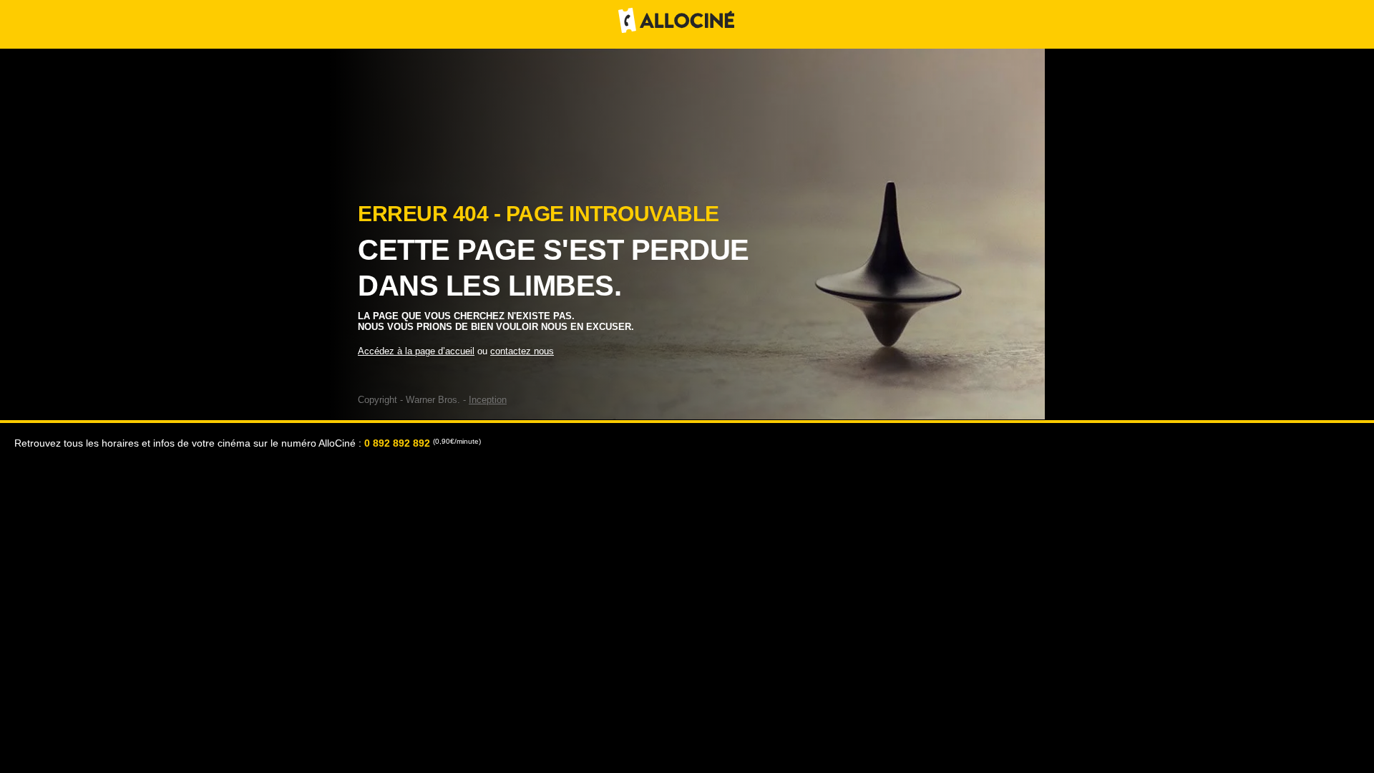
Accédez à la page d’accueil (416, 351)
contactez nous (522, 351)
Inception (488, 399)
